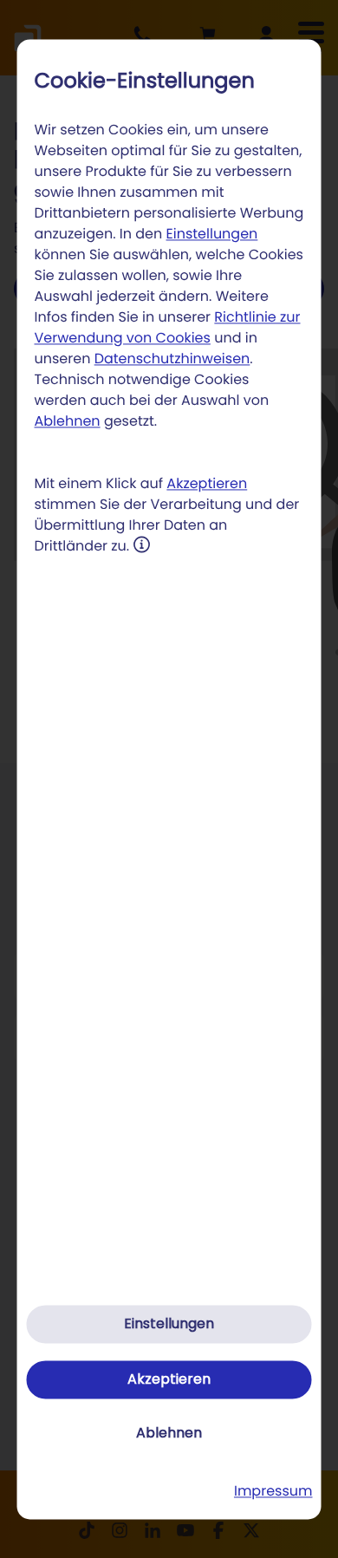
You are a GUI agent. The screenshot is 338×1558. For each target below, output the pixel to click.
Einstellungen (212, 234)
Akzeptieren (206, 484)
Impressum (273, 1491)
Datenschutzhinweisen (172, 359)
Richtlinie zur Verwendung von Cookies (168, 328)
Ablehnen (68, 422)
